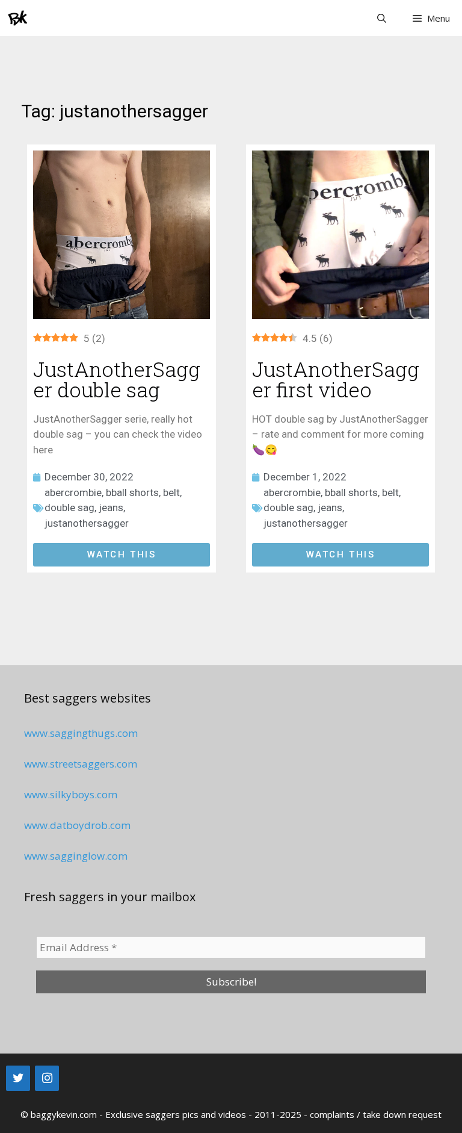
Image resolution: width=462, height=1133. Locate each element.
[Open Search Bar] (381, 18)
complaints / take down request (376, 1114)
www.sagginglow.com (76, 856)
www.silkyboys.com (70, 794)
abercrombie (73, 492)
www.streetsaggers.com (80, 764)
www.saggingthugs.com (81, 733)
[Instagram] (47, 1078)
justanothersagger (87, 523)
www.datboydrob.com (77, 825)
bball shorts (132, 492)
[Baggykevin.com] (18, 18)
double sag (69, 507)
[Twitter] (18, 1078)
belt (171, 492)
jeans (111, 507)
